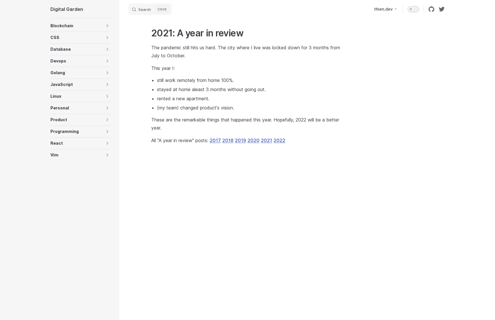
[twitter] (442, 9)
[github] (431, 9)
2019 (240, 140)
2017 (215, 140)
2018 (227, 140)
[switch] (413, 9)
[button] (80, 25)
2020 (253, 140)
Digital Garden (66, 9)
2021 (266, 140)
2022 (279, 140)
